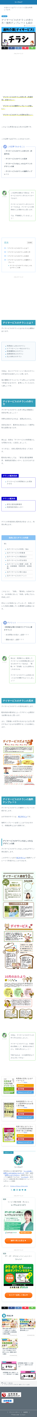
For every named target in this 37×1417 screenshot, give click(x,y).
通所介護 (4, 16)
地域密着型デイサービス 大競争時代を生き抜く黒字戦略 (24, 1103)
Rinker (25, 1082)
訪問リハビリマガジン (12, 1175)
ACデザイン (22, 816)
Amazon (21, 1085)
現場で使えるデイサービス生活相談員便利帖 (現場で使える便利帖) (24, 1129)
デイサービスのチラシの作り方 (19, 252)
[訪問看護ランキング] (18, 1394)
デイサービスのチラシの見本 (18, 256)
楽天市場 (21, 1089)
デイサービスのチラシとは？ (18, 248)
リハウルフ (18, 2)
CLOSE (30, 242)
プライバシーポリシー (14, 1412)
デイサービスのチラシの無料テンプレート (20, 261)
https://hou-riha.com (19, 1186)
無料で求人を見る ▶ (18, 1240)
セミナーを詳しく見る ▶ (18, 1295)
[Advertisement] (18, 74)
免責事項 (25, 1412)
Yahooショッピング (25, 1092)
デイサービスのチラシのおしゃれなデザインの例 (21, 266)
